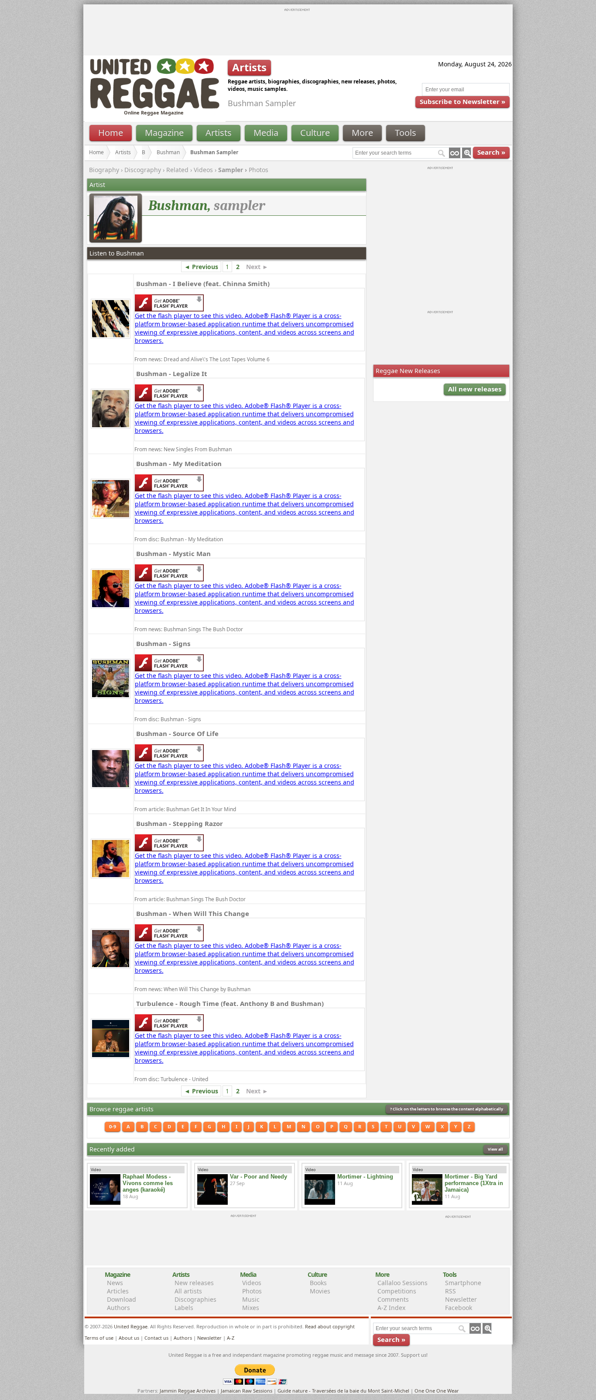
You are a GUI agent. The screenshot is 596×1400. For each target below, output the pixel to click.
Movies (320, 1291)
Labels (184, 1307)
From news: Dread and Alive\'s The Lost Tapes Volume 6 (202, 359)
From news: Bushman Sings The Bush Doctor (188, 629)
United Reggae (130, 1326)
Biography (104, 170)
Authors (118, 1307)
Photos (258, 170)
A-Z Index (391, 1307)
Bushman (168, 152)
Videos (203, 170)
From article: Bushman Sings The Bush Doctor (190, 899)
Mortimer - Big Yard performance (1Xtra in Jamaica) (474, 1183)
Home (110, 132)
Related (177, 170)
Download (121, 1299)
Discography (142, 170)
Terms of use (99, 1337)
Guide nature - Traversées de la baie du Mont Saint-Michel (343, 1390)
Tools (405, 132)
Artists (219, 132)
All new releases (474, 388)
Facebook (458, 1307)
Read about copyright (330, 1326)
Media (265, 132)
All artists (188, 1291)
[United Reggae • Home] (154, 107)
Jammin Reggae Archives (188, 1390)
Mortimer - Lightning (365, 1176)
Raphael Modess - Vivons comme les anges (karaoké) (148, 1183)
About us (129, 1337)
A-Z (230, 1337)
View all (495, 1149)
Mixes (250, 1307)
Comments (393, 1299)
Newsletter (461, 1299)
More (362, 132)
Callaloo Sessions (402, 1283)
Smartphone (463, 1283)
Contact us (156, 1337)
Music (251, 1299)
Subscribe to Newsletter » (462, 101)
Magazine (164, 132)
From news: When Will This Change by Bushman (192, 989)
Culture (315, 132)
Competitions (396, 1291)
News (115, 1283)
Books (318, 1283)
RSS (450, 1291)
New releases (194, 1283)
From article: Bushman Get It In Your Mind (185, 809)
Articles (118, 1291)
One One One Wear (436, 1390)
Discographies (195, 1299)
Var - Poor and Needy (258, 1176)
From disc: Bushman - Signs (167, 719)
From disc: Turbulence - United (171, 1079)
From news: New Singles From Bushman (183, 449)
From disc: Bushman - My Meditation (178, 539)
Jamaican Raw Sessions (246, 1390)
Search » (491, 152)
